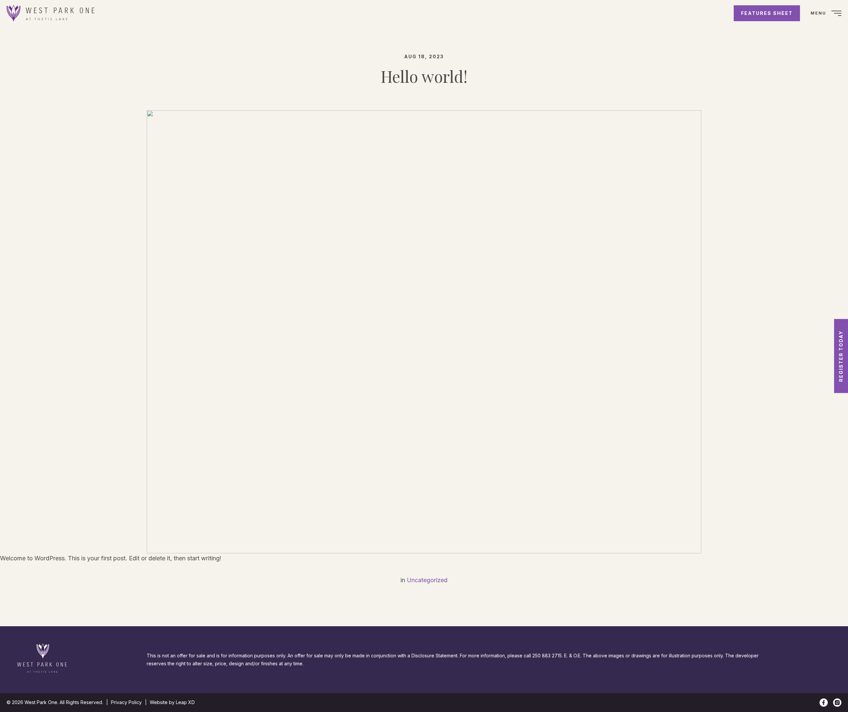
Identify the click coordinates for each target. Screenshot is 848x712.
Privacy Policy (126, 702)
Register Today (841, 356)
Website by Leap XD (172, 702)
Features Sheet (767, 13)
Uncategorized (427, 580)
